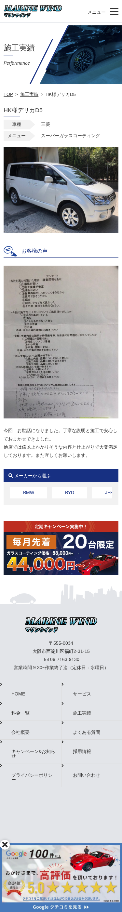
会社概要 (20, 732)
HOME (18, 693)
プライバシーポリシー (31, 777)
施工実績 (29, 94)
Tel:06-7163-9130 (61, 659)
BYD (69, 492)
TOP (8, 94)
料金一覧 (20, 713)
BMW (28, 492)
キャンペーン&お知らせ (33, 754)
